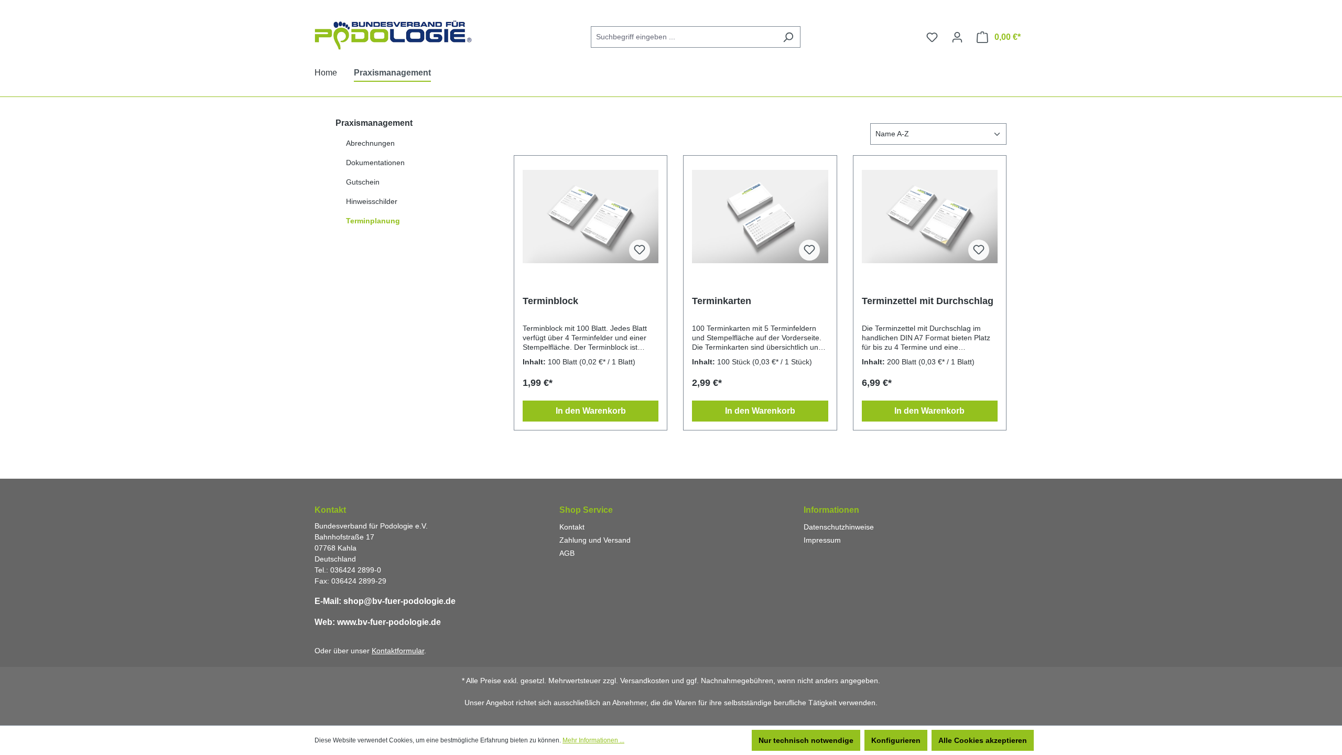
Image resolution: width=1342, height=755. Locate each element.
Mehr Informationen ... (593, 740)
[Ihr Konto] (957, 37)
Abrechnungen (370, 143)
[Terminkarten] (760, 216)
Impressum (822, 540)
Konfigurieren (896, 740)
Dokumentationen (375, 162)
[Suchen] (788, 37)
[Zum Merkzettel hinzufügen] (639, 250)
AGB (567, 553)
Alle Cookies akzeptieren (982, 740)
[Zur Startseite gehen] (393, 35)
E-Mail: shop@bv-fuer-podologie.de (385, 601)
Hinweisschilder (371, 201)
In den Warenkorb (591, 410)
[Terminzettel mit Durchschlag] (930, 216)
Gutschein (363, 182)
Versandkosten (644, 680)
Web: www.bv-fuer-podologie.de (378, 622)
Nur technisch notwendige (806, 740)
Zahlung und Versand (595, 540)
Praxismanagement (374, 122)
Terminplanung (373, 221)
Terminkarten (721, 301)
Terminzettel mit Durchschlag (927, 301)
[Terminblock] (590, 216)
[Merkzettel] (932, 37)
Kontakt (572, 527)
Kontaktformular (398, 650)
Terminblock (550, 301)
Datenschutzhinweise (839, 527)
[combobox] (683, 37)
